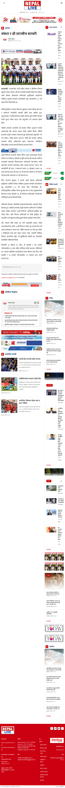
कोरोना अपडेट (43, 768)
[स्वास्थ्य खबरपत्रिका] (57, 741)
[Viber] (62, 728)
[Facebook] (51, 728)
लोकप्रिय (51, 646)
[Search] (61, 3)
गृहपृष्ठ (40, 741)
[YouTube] (58, 728)
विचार (48, 481)
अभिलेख (42, 765)
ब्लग (48, 575)
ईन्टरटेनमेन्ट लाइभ (43, 752)
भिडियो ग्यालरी (53, 184)
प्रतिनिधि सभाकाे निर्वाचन (44, 776)
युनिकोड (42, 780)
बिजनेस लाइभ (43, 748)
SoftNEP (62, 787)
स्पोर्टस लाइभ (43, 757)
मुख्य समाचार (43, 745)
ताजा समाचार (53, 27)
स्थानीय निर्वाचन (44, 772)
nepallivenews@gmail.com (9, 278)
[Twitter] (55, 728)
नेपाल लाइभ (11, 39)
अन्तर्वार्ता (49, 385)
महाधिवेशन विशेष (42, 761)
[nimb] (21, 150)
